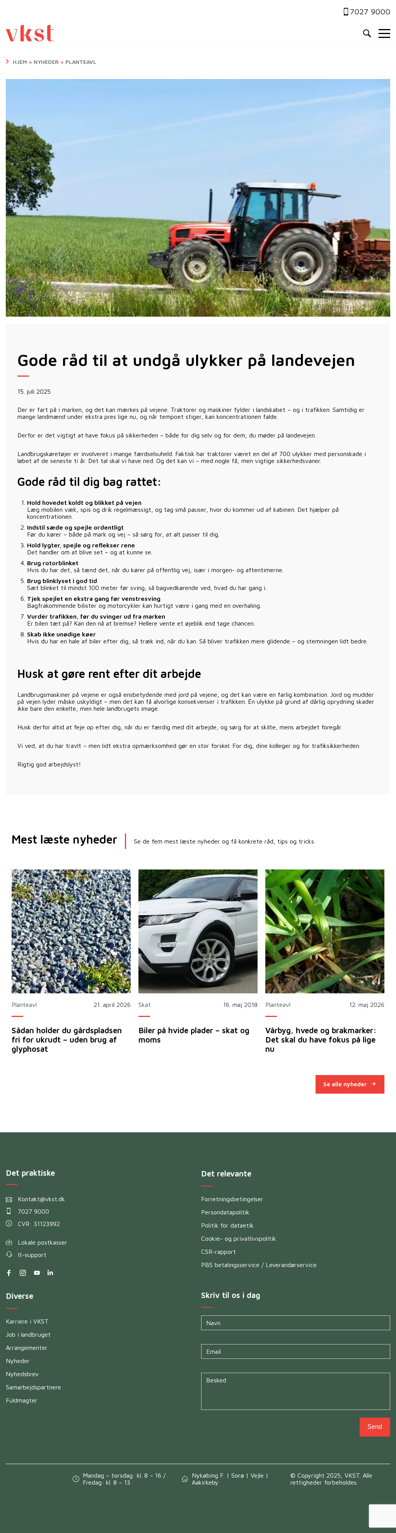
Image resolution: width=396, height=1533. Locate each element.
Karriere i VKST (27, 1321)
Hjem (20, 61)
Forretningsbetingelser (232, 1198)
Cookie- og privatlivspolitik (238, 1238)
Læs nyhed (71, 931)
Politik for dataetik (227, 1225)
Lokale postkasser (42, 1242)
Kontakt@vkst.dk (41, 1198)
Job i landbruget (28, 1334)
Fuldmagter (22, 1400)
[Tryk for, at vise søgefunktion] (367, 33)
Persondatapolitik (225, 1212)
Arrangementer (27, 1347)
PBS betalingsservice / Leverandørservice (259, 1264)
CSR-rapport (218, 1251)
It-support (32, 1254)
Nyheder (46, 61)
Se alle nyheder (345, 1084)
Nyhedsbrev (22, 1373)
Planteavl (80, 61)
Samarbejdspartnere (33, 1387)
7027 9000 (370, 11)
